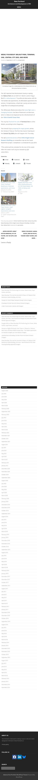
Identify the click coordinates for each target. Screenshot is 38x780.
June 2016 (4, 630)
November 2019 (6, 507)
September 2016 (6, 621)
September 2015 (6, 657)
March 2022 (5, 429)
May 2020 (4, 489)
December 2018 (6, 540)
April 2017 (4, 600)
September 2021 (6, 441)
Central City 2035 (32, 221)
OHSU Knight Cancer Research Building (19, 223)
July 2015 (4, 663)
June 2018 (4, 558)
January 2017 (5, 609)
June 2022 (4, 420)
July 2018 (4, 555)
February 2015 (5, 678)
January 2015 (5, 681)
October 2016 (5, 618)
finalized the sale (14, 122)
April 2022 (4, 426)
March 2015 (5, 675)
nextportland (21, 60)
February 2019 (5, 534)
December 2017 (6, 576)
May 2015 (4, 669)
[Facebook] (14, 757)
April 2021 (4, 456)
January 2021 (5, 465)
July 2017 (4, 591)
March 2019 (5, 531)
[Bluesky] (24, 757)
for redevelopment (10, 98)
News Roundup (5, 223)
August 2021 (5, 444)
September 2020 (6, 477)
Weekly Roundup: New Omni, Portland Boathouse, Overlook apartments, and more (8, 185)
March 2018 (5, 567)
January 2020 (5, 501)
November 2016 (6, 615)
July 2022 (4, 417)
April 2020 (4, 492)
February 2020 (5, 498)
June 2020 (4, 486)
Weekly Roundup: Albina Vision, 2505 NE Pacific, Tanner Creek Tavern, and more (29, 235)
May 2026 (4, 399)
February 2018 (5, 570)
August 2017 (5, 588)
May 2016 (4, 633)
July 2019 (4, 519)
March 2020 (5, 495)
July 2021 (4, 447)
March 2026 (5, 405)
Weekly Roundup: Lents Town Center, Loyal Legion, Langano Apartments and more (8, 208)
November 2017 (6, 579)
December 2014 (6, 684)
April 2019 (4, 528)
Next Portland (19, 1)
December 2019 (6, 504)
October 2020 (5, 474)
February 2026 (5, 408)
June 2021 (4, 450)
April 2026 (4, 402)
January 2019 (5, 537)
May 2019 (4, 525)
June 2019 (4, 522)
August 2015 (5, 660)
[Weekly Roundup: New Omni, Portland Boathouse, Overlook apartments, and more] (8, 177)
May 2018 (4, 561)
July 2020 (4, 483)
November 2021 (6, 435)
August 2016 (5, 624)
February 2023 (5, 414)
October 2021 (5, 438)
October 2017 (5, 582)
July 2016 (4, 627)
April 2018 (4, 564)
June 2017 (4, 594)
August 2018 (5, 552)
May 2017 (4, 597)
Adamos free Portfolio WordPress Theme (15, 775)
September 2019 (6, 513)
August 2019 (5, 516)
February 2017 (5, 606)
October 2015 (5, 654)
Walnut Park (7, 225)
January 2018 (5, 573)
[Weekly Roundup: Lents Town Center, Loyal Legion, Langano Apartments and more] (8, 200)
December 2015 (6, 648)
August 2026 (5, 390)
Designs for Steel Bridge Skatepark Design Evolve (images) (17, 300)
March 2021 (5, 459)
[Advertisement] (19, 29)
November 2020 (6, 471)
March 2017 (5, 603)
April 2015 (4, 672)
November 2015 (6, 651)
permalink (20, 225)
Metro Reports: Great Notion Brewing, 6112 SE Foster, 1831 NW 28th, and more (9, 235)
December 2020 (6, 468)
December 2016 (6, 612)
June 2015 (4, 666)
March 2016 (5, 639)
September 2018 (6, 549)
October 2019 (5, 510)
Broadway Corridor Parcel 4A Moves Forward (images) (16, 303)
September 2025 (6, 411)
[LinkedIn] (19, 757)
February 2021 (5, 462)
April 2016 (4, 636)
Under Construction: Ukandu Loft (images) (12, 306)
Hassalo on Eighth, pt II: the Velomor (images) (14, 332)
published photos (11, 138)
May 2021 (4, 453)
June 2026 (4, 396)
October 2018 (5, 546)
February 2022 (5, 432)
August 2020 (5, 480)
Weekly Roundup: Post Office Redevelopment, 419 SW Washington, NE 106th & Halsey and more (25, 186)
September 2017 (6, 585)
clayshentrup (5, 335)
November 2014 (6, 687)
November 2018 (6, 543)
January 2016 (5, 645)
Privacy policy (5, 744)
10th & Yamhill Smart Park (11, 117)
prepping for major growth (21, 128)
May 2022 (4, 423)
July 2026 (4, 393)
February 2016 (5, 642)
